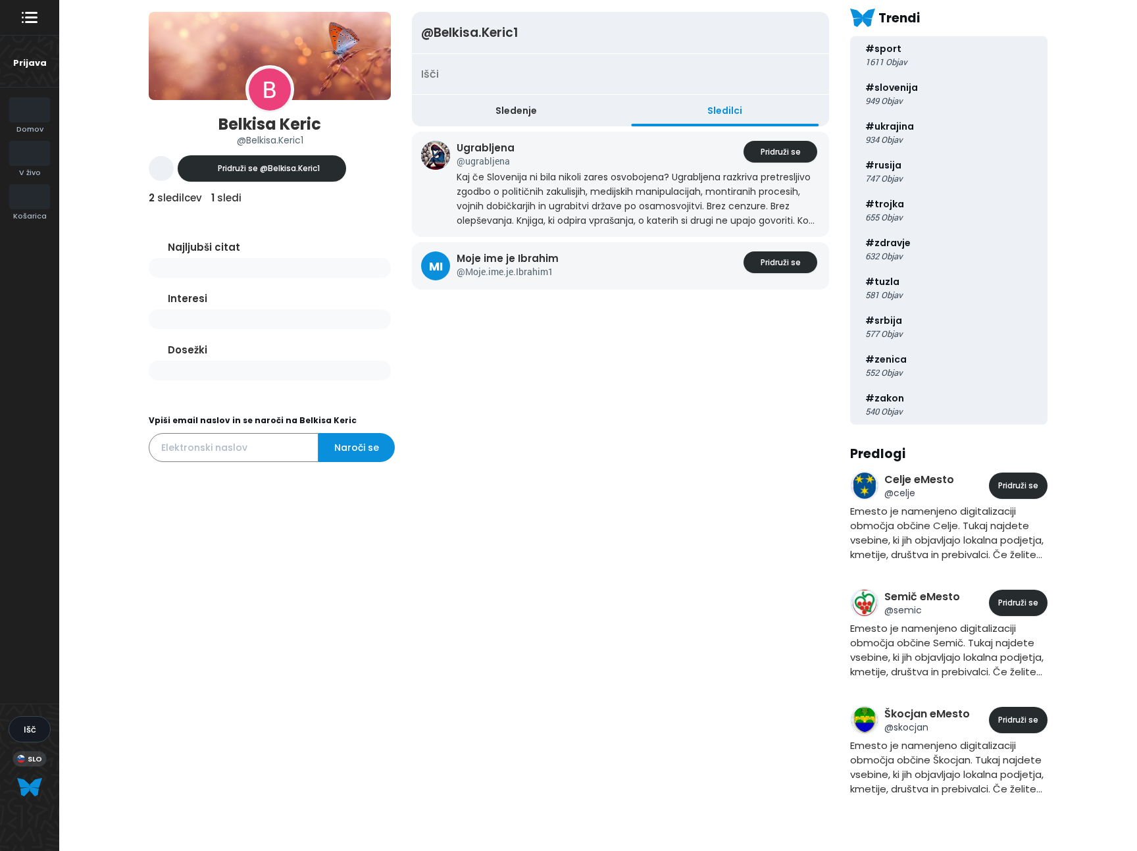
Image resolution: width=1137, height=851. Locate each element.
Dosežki (187, 350)
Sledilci (724, 110)
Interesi (187, 298)
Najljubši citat (204, 247)
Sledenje (516, 110)
